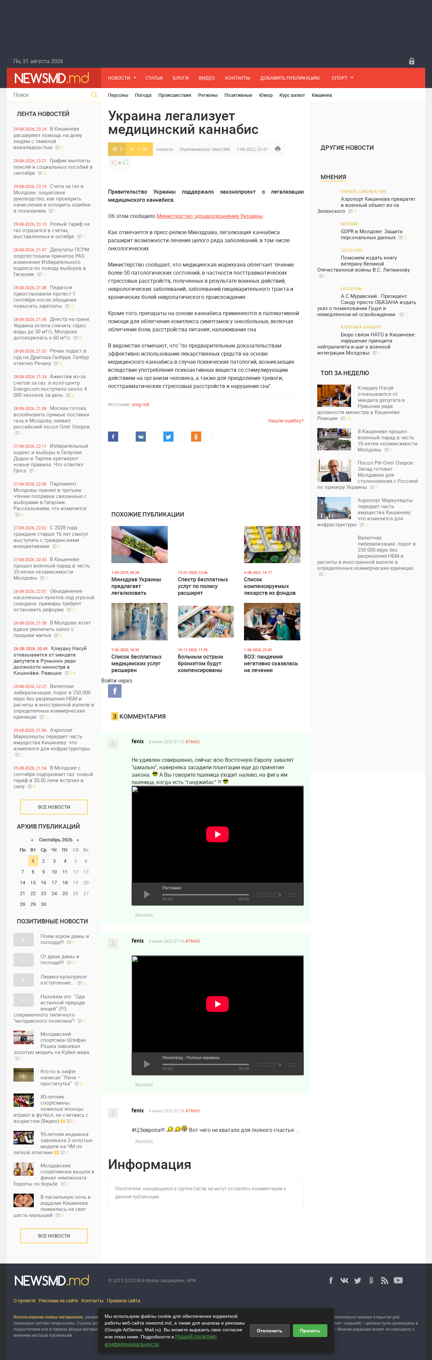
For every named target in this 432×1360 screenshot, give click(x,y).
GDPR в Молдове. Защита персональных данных (374, 234)
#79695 (193, 1110)
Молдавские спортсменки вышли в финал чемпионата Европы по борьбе (54, 1174)
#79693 (193, 941)
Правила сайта (123, 1300)
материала (93, 1329)
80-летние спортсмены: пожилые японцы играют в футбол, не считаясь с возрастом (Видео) (51, 1108)
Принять (310, 1330)
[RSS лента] (385, 1280)
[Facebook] (331, 1280)
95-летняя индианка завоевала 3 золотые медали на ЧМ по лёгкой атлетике (53, 1143)
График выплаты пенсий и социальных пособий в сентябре (53, 166)
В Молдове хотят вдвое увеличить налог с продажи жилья (52, 628)
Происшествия (174, 95)
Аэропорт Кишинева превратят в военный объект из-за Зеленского (366, 205)
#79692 (193, 741)
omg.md (140, 404)
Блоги (181, 78)
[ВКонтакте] (344, 1280)
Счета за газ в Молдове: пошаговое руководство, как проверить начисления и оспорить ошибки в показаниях (52, 198)
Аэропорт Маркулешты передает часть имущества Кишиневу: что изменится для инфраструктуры (52, 741)
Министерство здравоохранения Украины (210, 216)
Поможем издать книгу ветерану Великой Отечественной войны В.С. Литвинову (363, 266)
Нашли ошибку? (286, 420)
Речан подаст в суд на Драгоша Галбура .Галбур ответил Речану (51, 356)
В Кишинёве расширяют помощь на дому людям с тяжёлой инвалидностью (48, 137)
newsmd (350, 223)
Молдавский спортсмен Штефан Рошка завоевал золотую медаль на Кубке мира (51, 1045)
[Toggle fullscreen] (291, 894)
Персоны (118, 95)
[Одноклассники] (371, 1280)
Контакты (237, 78)
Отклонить (269, 1330)
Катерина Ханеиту (361, 327)
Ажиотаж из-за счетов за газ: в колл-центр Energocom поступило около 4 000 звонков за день (50, 385)
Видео (207, 78)
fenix (138, 741)
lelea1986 (221, 149)
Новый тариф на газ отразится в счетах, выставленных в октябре (52, 230)
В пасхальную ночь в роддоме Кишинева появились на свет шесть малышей (52, 1205)
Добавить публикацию (290, 78)
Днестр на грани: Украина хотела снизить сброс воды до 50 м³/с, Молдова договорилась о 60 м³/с (52, 328)
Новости (119, 78)
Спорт (339, 78)
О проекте (24, 1300)
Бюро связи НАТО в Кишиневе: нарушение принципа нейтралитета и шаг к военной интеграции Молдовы (366, 343)
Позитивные (238, 95)
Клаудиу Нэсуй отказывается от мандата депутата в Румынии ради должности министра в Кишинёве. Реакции (50, 660)
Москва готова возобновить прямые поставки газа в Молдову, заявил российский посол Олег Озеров (52, 420)
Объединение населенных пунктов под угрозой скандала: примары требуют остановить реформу (54, 600)
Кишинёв (322, 95)
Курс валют (292, 95)
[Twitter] (357, 1280)
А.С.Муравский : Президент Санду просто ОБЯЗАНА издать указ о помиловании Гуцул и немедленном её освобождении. (366, 305)
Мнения (333, 177)
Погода (143, 95)
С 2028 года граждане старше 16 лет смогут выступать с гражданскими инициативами (51, 536)
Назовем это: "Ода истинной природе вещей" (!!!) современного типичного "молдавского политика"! (50, 1008)
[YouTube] (398, 1280)
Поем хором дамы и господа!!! (64, 939)
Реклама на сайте (58, 1300)
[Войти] (411, 61)
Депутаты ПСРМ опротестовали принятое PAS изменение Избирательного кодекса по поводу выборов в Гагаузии (51, 261)
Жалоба (144, 915)
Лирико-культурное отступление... (63, 979)
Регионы (208, 95)
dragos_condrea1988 (363, 191)
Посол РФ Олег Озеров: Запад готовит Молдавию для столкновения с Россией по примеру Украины (367, 474)
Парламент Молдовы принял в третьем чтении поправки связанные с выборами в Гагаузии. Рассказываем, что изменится (50, 498)
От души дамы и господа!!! (59, 959)
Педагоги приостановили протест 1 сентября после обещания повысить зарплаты (45, 296)
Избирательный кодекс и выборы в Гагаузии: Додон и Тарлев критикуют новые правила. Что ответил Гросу (51, 458)
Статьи (154, 78)
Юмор (266, 95)
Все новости (54, 807)
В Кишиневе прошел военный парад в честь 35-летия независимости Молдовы (52, 568)
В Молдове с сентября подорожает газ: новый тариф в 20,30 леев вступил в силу (53, 776)
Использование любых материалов (48, 1317)
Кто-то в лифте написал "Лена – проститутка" (61, 1077)
